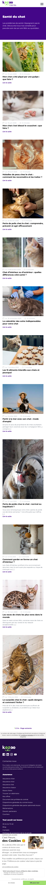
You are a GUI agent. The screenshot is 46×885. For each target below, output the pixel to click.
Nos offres (6, 796)
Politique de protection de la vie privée (17, 833)
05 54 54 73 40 (8, 824)
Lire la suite (7, 83)
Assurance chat (8, 785)
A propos (6, 830)
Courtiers (6, 814)
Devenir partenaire (10, 811)
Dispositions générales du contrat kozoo (18, 802)
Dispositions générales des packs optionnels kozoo (21, 805)
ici (22, 769)
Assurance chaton (9, 788)
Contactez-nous (9, 761)
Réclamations (8, 808)
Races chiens (7, 790)
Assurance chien (9, 779)
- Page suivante (25, 728)
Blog (4, 827)
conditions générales (27, 735)
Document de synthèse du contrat (15, 799)
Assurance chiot (8, 782)
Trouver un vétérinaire (11, 793)
